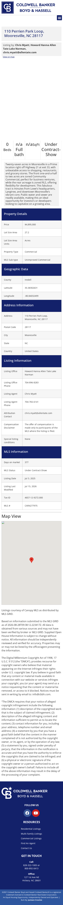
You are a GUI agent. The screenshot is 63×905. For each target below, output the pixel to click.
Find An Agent (28, 843)
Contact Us (26, 848)
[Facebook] (27, 813)
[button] (59, 17)
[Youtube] (36, 813)
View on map (9, 56)
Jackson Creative (35, 900)
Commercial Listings (31, 838)
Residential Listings (31, 828)
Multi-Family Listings (31, 833)
